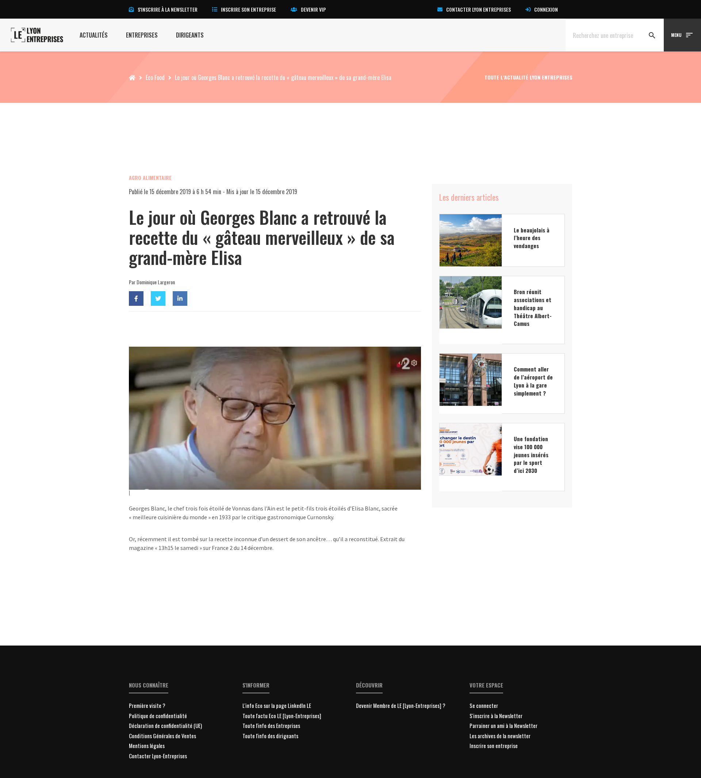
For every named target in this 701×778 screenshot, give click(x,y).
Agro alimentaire (150, 177)
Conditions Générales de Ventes (162, 736)
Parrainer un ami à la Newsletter (503, 725)
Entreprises (142, 35)
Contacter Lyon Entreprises (478, 9)
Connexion (546, 9)
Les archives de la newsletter (500, 736)
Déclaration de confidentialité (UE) (165, 725)
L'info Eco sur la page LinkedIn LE (276, 705)
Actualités (94, 35)
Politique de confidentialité (158, 716)
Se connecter (484, 705)
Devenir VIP (313, 9)
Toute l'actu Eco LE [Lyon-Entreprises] (281, 716)
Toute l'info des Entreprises (271, 725)
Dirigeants (190, 35)
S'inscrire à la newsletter (168, 9)
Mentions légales (147, 746)
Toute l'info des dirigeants (270, 736)
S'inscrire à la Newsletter (496, 716)
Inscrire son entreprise (248, 9)
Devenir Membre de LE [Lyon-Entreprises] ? (400, 705)
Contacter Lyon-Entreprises (158, 756)
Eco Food (155, 77)
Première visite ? (147, 705)
